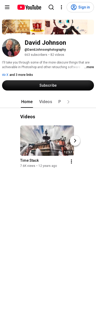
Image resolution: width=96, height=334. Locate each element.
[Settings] (61, 7)
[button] (68, 102)
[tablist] (48, 102)
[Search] (51, 7)
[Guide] (7, 7)
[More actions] (71, 161)
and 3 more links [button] (21, 75)
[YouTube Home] (29, 7)
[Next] (75, 141)
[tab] (27, 102)
